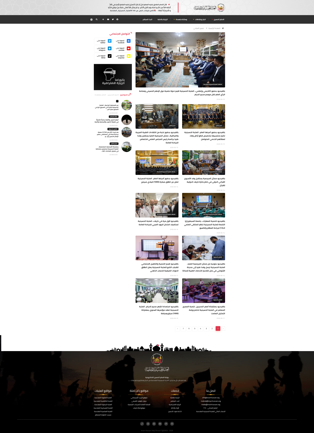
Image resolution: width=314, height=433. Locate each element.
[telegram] (154, 424)
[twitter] (113, 19)
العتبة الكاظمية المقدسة (103, 401)
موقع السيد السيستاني (139, 397)
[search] (96, 19)
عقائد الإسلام (113, 116)
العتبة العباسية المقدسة (103, 411)
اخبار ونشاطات (200, 19)
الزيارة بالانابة (163, 19)
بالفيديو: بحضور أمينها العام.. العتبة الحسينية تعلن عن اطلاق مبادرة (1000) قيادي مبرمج (158, 180)
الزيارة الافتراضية (175, 404)
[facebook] (117, 19)
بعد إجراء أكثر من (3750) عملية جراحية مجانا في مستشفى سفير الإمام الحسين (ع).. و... (107, 134)
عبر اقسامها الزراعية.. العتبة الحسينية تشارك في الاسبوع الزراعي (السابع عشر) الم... (106, 107)
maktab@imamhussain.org (211, 401)
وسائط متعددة (181, 19)
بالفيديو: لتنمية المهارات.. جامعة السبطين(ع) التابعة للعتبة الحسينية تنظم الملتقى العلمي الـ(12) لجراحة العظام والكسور (204, 224)
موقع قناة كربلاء (139, 408)
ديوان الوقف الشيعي (139, 401)
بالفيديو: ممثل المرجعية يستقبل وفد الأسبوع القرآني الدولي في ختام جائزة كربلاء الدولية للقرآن (204, 182)
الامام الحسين (218, 19)
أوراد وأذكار (175, 408)
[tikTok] (142, 424)
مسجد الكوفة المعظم (103, 414)
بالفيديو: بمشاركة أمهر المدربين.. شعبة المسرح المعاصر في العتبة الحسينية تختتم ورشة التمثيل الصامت (204, 310)
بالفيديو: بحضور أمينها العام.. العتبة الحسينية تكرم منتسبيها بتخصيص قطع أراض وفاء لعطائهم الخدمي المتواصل (204, 135)
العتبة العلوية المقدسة (103, 397)
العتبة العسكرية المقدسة (103, 408)
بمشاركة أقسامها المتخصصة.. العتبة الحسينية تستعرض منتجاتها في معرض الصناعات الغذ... (107, 148)
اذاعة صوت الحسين (175, 411)
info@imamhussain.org (210, 397)
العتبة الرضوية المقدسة (103, 404)
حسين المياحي (198, 28)
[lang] (91, 19)
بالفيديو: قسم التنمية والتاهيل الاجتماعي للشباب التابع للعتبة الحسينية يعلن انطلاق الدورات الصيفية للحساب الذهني (159, 267)
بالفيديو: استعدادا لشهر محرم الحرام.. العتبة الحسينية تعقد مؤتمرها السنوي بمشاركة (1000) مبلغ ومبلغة (158, 310)
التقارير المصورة (217, 257)
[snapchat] (148, 424)
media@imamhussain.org (210, 404)
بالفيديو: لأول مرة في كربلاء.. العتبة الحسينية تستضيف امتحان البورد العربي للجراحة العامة (158, 222)
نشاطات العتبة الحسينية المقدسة (212, 84)
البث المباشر (147, 19)
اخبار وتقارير (219, 125)
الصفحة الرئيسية (214, 28)
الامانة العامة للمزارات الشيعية (139, 404)
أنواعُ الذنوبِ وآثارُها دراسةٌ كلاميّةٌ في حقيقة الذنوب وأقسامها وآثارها (106, 120)
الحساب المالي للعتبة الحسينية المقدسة (210, 411)
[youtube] (108, 19)
